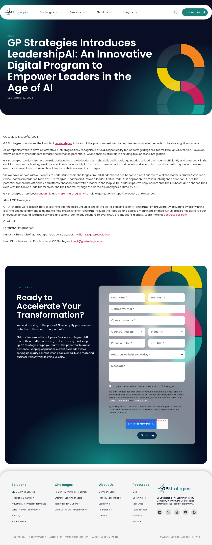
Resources (138, 503)
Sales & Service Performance (26, 509)
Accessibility (55, 536)
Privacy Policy (141, 400)
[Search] (175, 12)
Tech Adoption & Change (67, 503)
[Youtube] (185, 512)
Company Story (107, 491)
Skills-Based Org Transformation (71, 509)
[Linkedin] (160, 512)
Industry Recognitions (110, 497)
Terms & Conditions (119, 400)
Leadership (44, 193)
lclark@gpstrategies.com (87, 241)
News (10, 35)
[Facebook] (194, 512)
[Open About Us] (111, 12)
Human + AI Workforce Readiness (71, 491)
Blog (135, 491)
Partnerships (105, 509)
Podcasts (137, 515)
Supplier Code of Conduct (105, 536)
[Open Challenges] (57, 12)
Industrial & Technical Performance (29, 503)
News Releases (140, 509)
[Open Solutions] (84, 12)
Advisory (16, 515)
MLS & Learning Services (23, 491)
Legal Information (37, 536)
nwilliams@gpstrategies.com (93, 234)
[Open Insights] (136, 12)
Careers (103, 515)
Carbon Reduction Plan (76, 536)
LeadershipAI (63, 143)
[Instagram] (177, 512)
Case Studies (139, 497)
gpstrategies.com (175, 215)
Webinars (137, 521)
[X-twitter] (168, 512)
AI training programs (71, 193)
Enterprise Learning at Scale (68, 497)
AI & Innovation (19, 521)
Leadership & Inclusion (23, 497)
